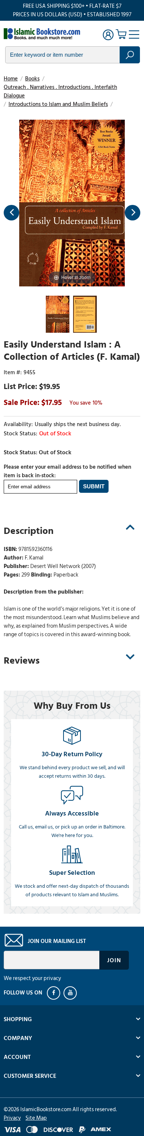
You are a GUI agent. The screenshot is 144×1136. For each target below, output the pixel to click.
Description (29, 531)
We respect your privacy (32, 978)
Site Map (36, 1118)
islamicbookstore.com (43, 33)
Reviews (22, 660)
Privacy (12, 1118)
